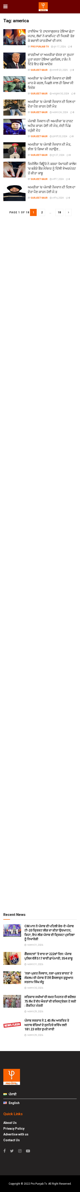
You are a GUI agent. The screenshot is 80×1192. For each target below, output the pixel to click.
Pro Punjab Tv (40, 46)
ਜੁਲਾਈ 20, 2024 (59, 136)
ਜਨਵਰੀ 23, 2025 (60, 70)
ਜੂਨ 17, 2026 (59, 46)
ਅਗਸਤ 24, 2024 (60, 112)
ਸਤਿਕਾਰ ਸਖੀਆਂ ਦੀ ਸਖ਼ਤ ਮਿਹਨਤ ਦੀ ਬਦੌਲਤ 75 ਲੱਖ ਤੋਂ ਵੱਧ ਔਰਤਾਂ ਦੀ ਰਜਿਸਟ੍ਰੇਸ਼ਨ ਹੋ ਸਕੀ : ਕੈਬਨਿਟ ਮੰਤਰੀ (50, 1001)
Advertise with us (15, 1134)
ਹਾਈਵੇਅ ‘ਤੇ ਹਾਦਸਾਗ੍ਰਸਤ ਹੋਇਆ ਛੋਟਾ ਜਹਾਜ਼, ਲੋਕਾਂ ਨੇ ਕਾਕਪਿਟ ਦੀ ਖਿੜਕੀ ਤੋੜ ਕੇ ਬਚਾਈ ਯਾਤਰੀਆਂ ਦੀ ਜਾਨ (51, 36)
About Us (10, 1123)
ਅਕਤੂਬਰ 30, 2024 (60, 93)
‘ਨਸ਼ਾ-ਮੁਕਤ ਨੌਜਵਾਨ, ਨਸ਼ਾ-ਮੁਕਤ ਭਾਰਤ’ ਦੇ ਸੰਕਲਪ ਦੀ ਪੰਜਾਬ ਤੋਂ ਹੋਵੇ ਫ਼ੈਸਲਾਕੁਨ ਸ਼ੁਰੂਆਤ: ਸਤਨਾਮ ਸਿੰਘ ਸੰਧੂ (49, 978)
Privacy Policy (13, 1128)
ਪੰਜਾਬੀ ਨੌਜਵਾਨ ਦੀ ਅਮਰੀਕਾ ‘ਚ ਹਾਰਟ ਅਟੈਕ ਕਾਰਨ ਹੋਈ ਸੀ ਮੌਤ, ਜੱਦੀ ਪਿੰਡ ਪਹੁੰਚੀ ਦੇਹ (50, 125)
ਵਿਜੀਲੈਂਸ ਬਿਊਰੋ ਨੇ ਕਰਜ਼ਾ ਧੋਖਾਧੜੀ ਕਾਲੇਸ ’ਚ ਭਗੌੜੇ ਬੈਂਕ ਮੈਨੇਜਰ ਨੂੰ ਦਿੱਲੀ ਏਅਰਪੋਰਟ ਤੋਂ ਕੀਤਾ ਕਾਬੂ (52, 168)
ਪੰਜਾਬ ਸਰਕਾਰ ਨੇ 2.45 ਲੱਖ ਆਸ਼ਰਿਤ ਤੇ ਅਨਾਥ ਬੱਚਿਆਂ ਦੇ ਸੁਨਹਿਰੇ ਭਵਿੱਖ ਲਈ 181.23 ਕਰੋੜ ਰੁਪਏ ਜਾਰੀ (46, 1025)
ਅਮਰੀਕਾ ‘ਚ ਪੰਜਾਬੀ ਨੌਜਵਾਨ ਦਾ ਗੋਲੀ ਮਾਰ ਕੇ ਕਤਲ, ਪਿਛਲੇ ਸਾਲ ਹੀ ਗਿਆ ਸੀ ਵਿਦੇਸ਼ (51, 83)
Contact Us (11, 1140)
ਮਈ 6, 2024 (58, 198)
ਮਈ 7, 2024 (58, 179)
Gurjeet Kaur (39, 70)
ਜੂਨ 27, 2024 (58, 155)
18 (59, 212)
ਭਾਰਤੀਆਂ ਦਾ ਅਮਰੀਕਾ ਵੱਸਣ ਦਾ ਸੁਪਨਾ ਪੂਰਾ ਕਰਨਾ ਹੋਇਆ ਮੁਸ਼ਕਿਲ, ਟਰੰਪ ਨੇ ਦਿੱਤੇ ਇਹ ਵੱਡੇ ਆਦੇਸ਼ (51, 59)
